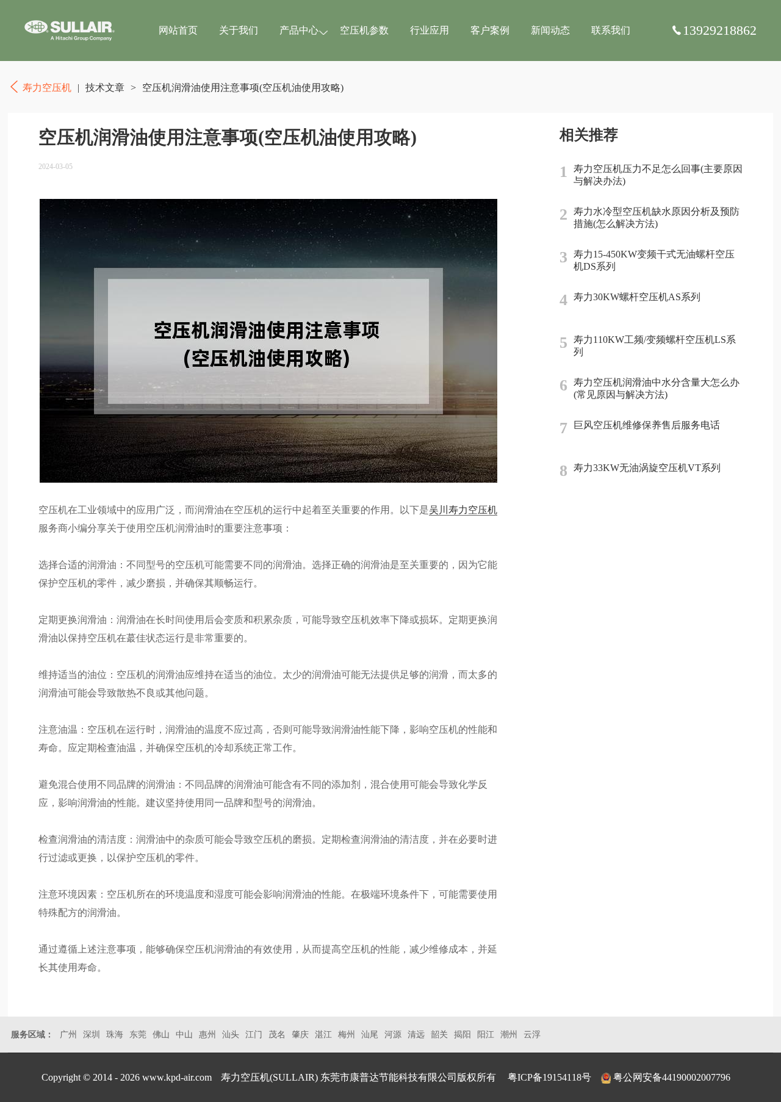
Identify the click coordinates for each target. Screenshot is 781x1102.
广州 (68, 1034)
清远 (416, 1034)
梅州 (346, 1034)
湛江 (323, 1034)
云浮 (532, 1034)
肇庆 (300, 1034)
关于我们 (238, 30)
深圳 (91, 1034)
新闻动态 (550, 30)
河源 (392, 1034)
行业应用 (429, 30)
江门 (253, 1034)
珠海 (114, 1034)
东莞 (137, 1034)
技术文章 (104, 87)
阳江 (485, 1034)
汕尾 (369, 1034)
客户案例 (489, 30)
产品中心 (299, 30)
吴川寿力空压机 (463, 510)
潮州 (508, 1034)
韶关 (439, 1034)
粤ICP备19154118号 (549, 1077)
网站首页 (178, 30)
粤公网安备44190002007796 (671, 1077)
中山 (184, 1034)
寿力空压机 (69, 30)
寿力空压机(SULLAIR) (269, 1077)
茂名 (277, 1034)
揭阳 (462, 1034)
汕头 (230, 1034)
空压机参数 (364, 30)
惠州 (207, 1034)
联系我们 (610, 30)
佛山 (161, 1034)
